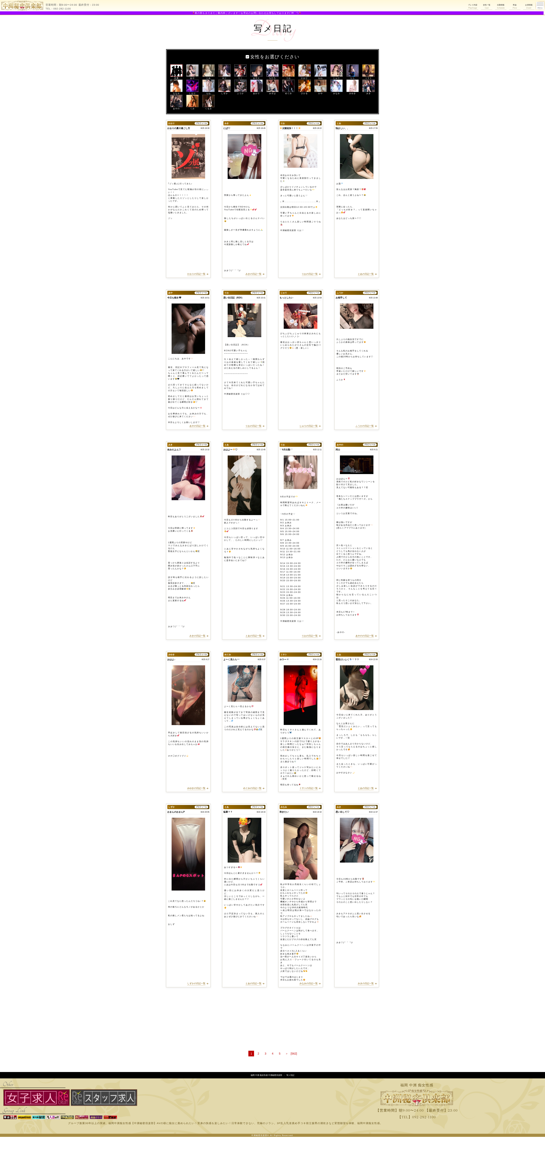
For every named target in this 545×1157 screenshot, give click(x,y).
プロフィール (201, 123)
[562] (294, 1053)
